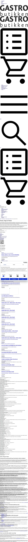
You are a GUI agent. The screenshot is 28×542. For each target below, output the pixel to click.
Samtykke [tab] (5, 264)
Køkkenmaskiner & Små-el (4, 85)
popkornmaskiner (18, 538)
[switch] (11, 276)
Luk (0, 251)
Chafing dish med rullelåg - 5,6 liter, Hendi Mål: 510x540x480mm (9, 331)
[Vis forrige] (0, 378)
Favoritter (1, 176)
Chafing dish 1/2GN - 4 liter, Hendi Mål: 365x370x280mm (8, 318)
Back (0, 245)
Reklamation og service (4, 3)
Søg (0, 147)
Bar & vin (2, 210)
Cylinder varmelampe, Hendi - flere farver (9, 360)
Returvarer (2, 217)
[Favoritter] (14, 55)
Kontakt (2, 1)
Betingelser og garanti (3, 516)
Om (1, 216)
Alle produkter (3, 523)
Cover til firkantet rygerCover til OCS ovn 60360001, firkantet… (11, 345)
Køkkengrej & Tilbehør (4, 86)
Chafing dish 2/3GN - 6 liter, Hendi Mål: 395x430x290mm (8, 325)
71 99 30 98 (2, 507)
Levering (2, 521)
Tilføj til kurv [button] (2, 306)
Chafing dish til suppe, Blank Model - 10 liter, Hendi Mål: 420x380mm (11, 338)
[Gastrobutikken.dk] (14, 15)
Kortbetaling (2, 214)
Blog (2, 2)
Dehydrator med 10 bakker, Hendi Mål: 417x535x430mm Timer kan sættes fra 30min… (11, 365)
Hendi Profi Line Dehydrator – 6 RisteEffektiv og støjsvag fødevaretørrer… (10, 372)
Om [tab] (23, 264)
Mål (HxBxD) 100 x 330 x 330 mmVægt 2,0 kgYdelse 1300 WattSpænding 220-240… (11, 353)
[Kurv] (14, 83)
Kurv (0, 205)
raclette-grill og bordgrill (3, 524)
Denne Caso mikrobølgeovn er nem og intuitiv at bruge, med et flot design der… (10, 296)
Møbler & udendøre (3, 87)
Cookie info (2, 517)
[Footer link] (2, 525)
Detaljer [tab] (14, 264)
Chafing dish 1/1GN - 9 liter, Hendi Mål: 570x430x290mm (8, 310)
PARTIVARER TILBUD (4, 88)
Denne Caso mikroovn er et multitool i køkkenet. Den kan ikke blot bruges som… (10, 282)
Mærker (2, 208)
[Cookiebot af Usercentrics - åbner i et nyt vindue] (24, 262)
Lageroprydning (3, 212)
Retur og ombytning (3, 515)
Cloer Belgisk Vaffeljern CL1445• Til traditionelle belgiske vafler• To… (10, 254)
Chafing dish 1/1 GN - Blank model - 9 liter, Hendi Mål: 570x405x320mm (10, 303)
